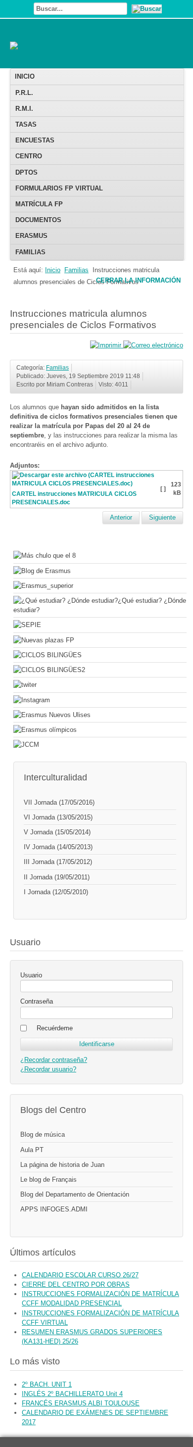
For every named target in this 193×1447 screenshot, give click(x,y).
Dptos (26, 172)
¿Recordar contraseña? (53, 1059)
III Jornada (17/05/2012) (58, 862)
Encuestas (34, 140)
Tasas (26, 124)
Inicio (25, 76)
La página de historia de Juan (62, 1164)
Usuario (31, 975)
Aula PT (32, 1150)
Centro (28, 156)
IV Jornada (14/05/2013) (58, 847)
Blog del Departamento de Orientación (74, 1194)
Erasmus (31, 236)
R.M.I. (24, 108)
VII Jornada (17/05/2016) (59, 802)
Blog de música (42, 1134)
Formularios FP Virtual (59, 188)
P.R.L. (24, 92)
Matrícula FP (39, 204)
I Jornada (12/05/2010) (56, 892)
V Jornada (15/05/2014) (57, 832)
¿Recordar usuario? (48, 1069)
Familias (30, 252)
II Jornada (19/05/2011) (57, 877)
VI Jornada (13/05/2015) (58, 817)
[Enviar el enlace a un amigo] (153, 345)
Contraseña (36, 1001)
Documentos (38, 220)
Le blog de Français (48, 1179)
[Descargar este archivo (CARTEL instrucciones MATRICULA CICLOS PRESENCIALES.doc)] (85, 485)
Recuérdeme (55, 1028)
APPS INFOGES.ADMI (54, 1209)
